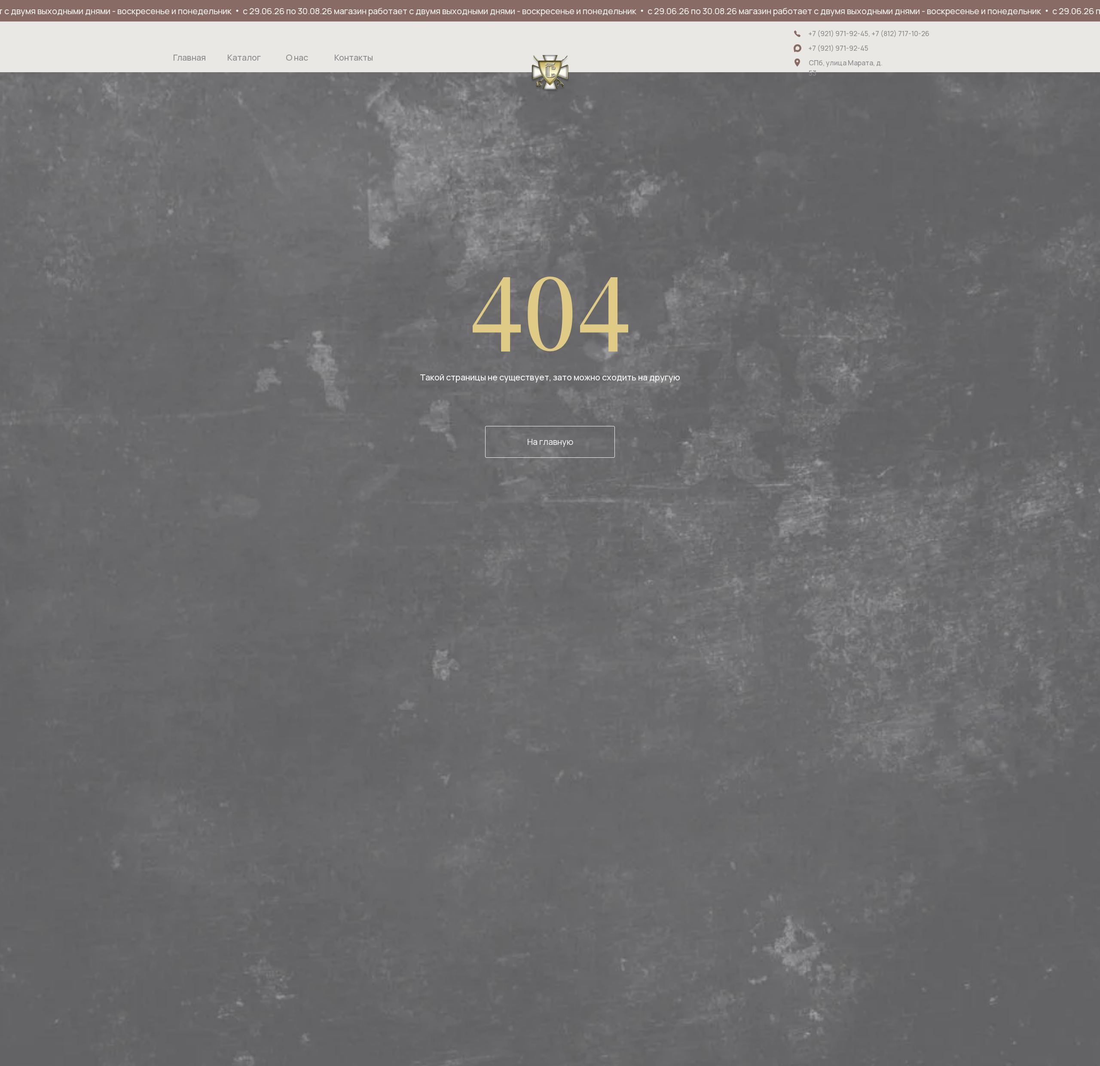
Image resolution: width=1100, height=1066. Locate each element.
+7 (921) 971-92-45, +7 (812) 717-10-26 (868, 33)
